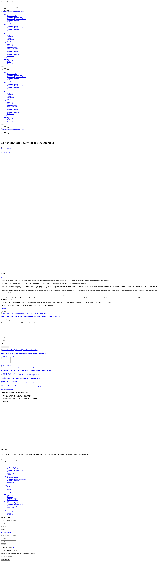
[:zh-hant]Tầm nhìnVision (14, 412)
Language (6, 59)
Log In (14, 547)
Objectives (10, 36)
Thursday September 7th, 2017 (9, 373)
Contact (9, 41)
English (9, 62)
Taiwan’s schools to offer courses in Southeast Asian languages (21, 386)
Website (3, 344)
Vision (9, 38)
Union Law (10, 45)
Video (5, 57)
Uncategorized (6, 149)
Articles (6, 25)
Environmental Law (12, 48)
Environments (10, 22)
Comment (3, 335)
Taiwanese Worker (12, 16)
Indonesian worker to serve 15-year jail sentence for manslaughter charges (26, 370)
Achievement (10, 39)
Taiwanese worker (12, 434)
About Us (6, 33)
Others (9, 23)
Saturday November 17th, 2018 (9, 381)
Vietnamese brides (12, 437)
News (5, 14)
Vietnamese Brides (12, 419)
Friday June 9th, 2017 (6, 148)
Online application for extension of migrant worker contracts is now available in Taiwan (30, 316)
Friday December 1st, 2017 (8, 389)
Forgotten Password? (6, 532)
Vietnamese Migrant (12, 26)
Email (3, 341)
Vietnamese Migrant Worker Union (16, 19)
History (9, 35)
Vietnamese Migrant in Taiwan (15, 17)
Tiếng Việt (10, 60)
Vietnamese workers (12, 443)
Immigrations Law (12, 47)
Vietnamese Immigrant (13, 20)
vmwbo (4, 147)
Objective (9, 410)
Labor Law (10, 44)
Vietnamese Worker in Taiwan (15, 421)
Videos (6, 446)
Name (3, 337)
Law (5, 42)
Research (6, 50)
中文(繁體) (10, 63)
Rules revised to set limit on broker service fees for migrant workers (23, 353)
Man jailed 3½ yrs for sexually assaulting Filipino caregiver (20, 378)
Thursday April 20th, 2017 (7, 356)
